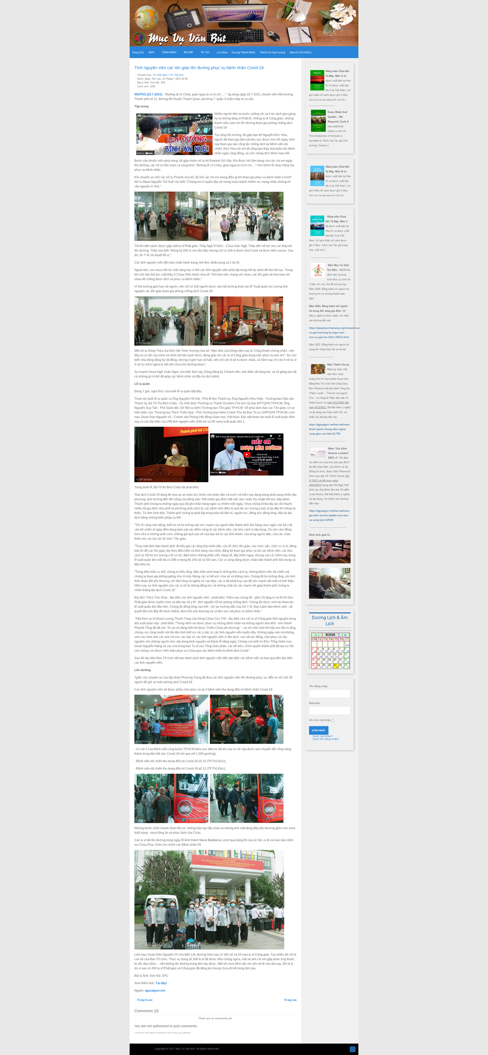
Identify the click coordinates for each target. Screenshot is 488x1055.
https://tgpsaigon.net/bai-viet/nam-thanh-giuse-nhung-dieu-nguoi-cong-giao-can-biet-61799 (329, 429)
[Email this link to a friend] (295, 74)
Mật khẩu (314, 703)
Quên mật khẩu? (322, 736)
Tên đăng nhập (318, 686)
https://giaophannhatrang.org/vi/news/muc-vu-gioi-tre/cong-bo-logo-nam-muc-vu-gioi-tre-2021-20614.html (335, 332)
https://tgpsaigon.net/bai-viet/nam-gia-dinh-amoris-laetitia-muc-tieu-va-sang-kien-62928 (329, 515)
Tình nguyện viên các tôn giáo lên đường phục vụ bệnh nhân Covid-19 (199, 67)
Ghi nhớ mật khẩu (320, 720)
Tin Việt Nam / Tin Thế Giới (168, 75)
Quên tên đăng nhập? (325, 738)
